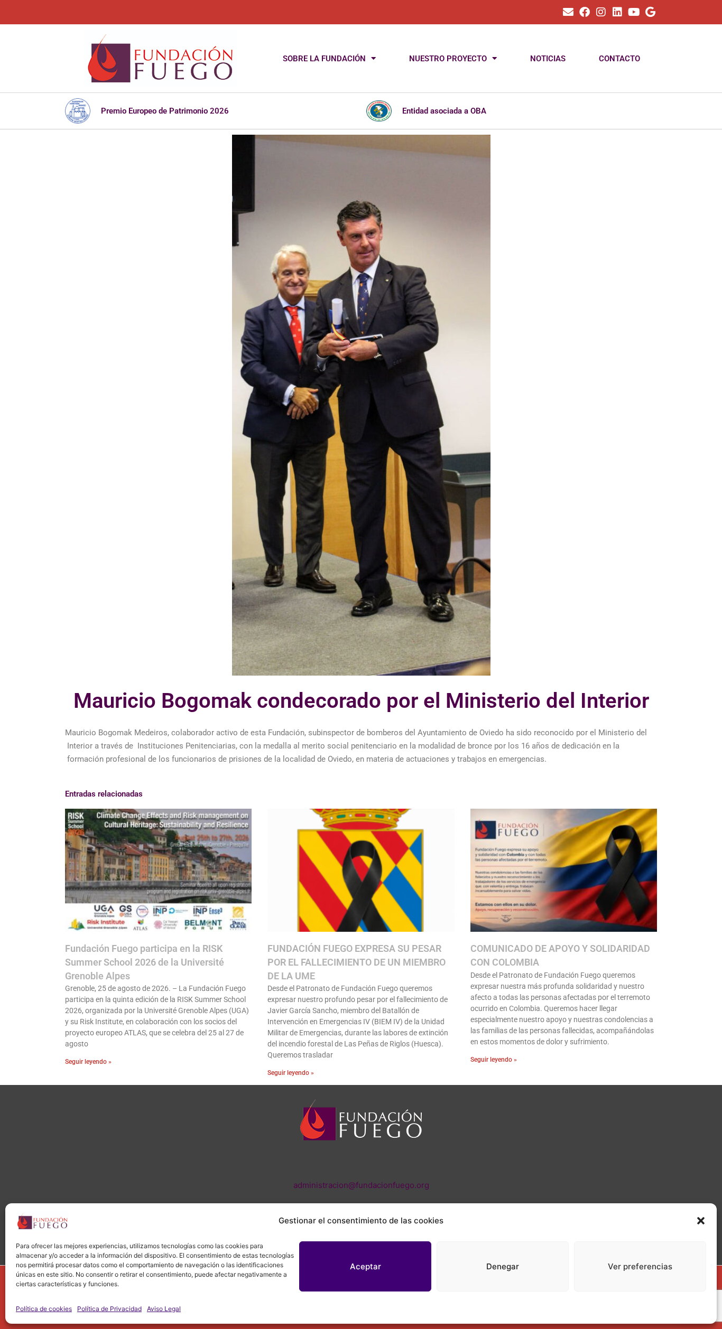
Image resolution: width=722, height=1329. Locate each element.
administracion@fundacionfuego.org (361, 1185)
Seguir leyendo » (88, 1061)
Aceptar (365, 1266)
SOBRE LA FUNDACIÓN (324, 58)
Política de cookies (44, 1309)
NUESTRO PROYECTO (448, 58)
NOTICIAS (548, 58)
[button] (701, 1220)
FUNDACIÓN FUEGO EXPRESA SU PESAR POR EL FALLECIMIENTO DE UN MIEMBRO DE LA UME (356, 962)
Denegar (502, 1266)
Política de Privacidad (109, 1309)
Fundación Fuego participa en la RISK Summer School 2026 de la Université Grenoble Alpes (144, 962)
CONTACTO (619, 58)
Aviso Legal (164, 1309)
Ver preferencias (640, 1266)
